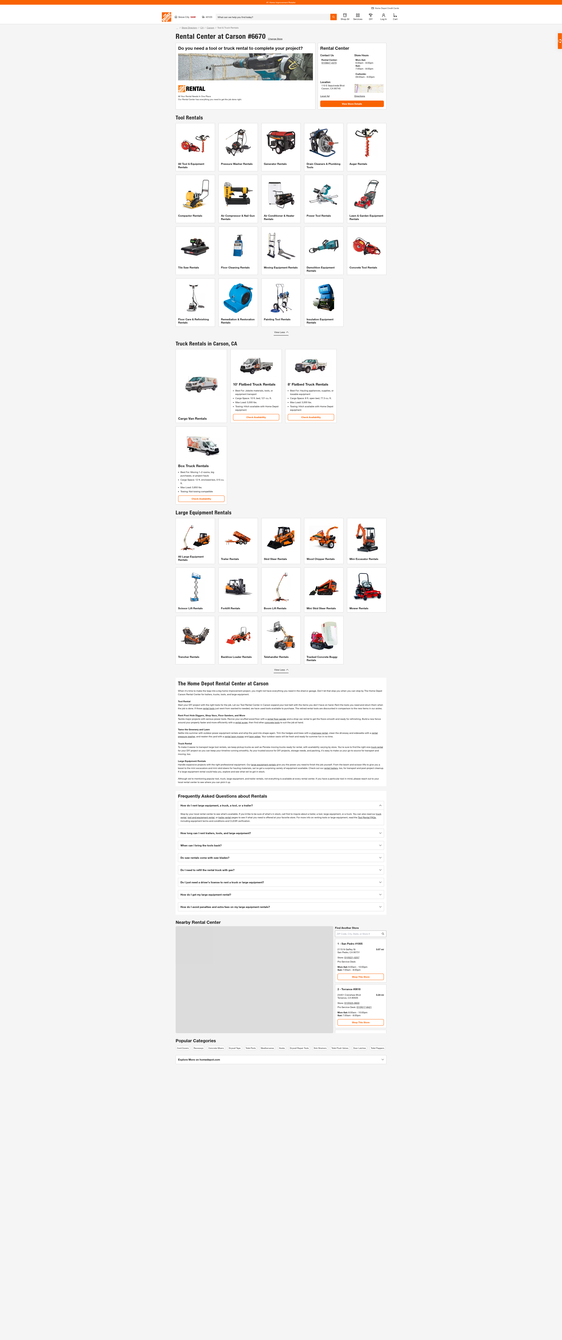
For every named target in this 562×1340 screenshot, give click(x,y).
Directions (359, 96)
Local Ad (324, 96)
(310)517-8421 (364, 1007)
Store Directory (189, 27)
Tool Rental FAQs (367, 817)
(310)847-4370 (329, 62)
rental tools (209, 708)
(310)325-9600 (351, 1003)
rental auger (241, 722)
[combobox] (273, 17)
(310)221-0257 (351, 957)
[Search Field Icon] (333, 17)
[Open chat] (560, 41)
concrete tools (272, 722)
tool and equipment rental (201, 817)
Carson (210, 27)
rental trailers (331, 768)
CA (202, 27)
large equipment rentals (263, 764)
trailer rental (224, 817)
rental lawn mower (234, 736)
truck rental (377, 747)
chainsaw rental (319, 732)
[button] (281, 805)
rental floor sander (276, 718)
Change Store (275, 38)
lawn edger (255, 736)
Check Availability (256, 417)
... (177, 28)
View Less (279, 332)
